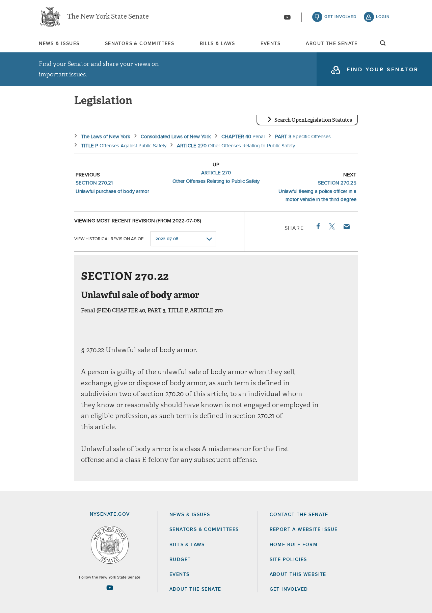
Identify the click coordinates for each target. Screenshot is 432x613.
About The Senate (331, 43)
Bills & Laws (217, 43)
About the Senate (195, 589)
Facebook (317, 226)
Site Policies (288, 559)
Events (270, 43)
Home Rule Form (294, 544)
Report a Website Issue (304, 529)
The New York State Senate (108, 17)
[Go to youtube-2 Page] (109, 587)
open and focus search (383, 45)
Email (346, 226)
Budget (180, 559)
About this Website (298, 574)
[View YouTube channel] (287, 17)
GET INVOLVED (289, 589)
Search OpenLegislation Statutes (313, 120)
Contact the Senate (299, 514)
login (383, 17)
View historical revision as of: (109, 239)
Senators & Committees (139, 43)
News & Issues (59, 43)
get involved (340, 17)
